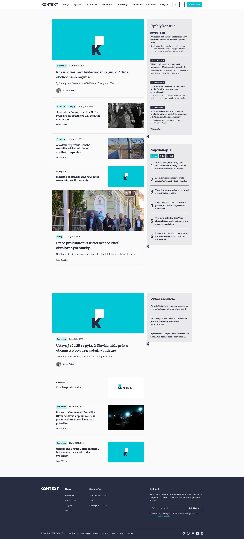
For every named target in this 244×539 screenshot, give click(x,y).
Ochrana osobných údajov (113, 533)
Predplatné (194, 4)
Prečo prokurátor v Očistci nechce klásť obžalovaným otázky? (87, 245)
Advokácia (151, 4)
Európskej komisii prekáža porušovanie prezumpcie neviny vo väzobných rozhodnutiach (168, 321)
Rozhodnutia (107, 4)
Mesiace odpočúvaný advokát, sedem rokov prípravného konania (77, 178)
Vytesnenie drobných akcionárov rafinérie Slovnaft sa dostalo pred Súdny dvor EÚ (169, 335)
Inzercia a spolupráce (97, 495)
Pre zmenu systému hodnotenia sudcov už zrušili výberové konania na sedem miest (168, 40)
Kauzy (66, 4)
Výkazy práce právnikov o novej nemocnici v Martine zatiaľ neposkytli (168, 65)
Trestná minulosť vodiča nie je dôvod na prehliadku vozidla (172, 191)
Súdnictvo (61, 106)
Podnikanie (92, 4)
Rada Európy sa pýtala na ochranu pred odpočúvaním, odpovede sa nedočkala (170, 205)
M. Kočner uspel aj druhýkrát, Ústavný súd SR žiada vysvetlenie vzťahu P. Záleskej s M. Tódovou (170, 165)
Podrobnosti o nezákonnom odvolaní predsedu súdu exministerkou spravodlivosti (167, 89)
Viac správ (155, 129)
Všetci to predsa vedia (68, 387)
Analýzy (164, 4)
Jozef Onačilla (61, 157)
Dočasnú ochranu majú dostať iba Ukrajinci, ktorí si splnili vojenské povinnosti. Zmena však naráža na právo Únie (75, 418)
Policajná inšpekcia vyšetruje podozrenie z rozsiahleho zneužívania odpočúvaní (169, 307)
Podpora (68, 506)
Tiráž (91, 500)
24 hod (154, 156)
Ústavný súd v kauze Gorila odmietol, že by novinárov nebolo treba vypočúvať (77, 452)
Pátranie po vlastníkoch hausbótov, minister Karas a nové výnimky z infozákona (171, 236)
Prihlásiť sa (194, 508)
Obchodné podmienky (90, 533)
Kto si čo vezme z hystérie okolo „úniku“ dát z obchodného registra (92, 74)
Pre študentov (70, 500)
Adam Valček (68, 91)
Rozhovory (122, 4)
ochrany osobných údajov (160, 516)
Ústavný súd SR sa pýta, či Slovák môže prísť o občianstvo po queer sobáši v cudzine (92, 348)
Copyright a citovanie (97, 506)
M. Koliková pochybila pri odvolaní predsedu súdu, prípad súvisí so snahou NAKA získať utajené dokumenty (168, 114)
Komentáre (137, 4)
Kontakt (68, 511)
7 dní (162, 156)
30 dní (170, 156)
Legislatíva (77, 4)
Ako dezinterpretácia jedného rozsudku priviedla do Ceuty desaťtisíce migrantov (73, 148)
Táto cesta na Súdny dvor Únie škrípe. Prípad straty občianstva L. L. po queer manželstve (78, 116)
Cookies (130, 533)
